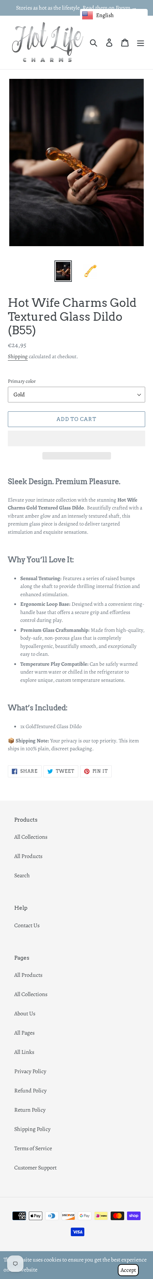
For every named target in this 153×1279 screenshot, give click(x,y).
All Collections (30, 837)
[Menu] (140, 42)
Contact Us (26, 925)
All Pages (24, 1033)
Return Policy (30, 1110)
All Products (28, 856)
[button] (76, 438)
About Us (24, 1013)
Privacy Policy (30, 1071)
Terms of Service (33, 1148)
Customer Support (35, 1168)
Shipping (18, 356)
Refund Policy (30, 1091)
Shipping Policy (32, 1129)
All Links (24, 1052)
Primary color (22, 381)
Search (22, 875)
